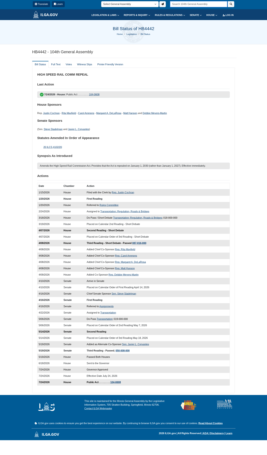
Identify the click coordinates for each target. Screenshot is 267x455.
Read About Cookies (210, 423)
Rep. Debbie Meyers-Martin (123, 274)
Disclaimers (217, 433)
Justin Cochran (51, 113)
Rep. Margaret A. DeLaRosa (130, 262)
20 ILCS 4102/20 (52, 147)
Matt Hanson (130, 113)
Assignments (106, 306)
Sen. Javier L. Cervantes (135, 344)
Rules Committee (109, 205)
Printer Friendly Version (110, 64)
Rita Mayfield (69, 113)
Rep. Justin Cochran (123, 192)
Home (120, 34)
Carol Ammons (86, 113)
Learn (229, 433)
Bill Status (40, 64)
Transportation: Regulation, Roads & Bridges (124, 211)
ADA (206, 433)
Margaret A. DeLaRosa (108, 113)
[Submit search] (231, 4)
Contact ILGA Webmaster (98, 408)
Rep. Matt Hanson (125, 268)
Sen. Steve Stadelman (124, 293)
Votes (69, 64)
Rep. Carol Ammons (126, 255)
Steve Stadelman (53, 129)
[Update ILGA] (162, 4)
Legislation (131, 34)
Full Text (55, 64)
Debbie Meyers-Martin (155, 113)
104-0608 (94, 94)
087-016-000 (139, 243)
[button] (103, 15)
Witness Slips (84, 64)
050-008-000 (123, 350)
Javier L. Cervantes (78, 129)
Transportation (108, 312)
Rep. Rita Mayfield (125, 249)
